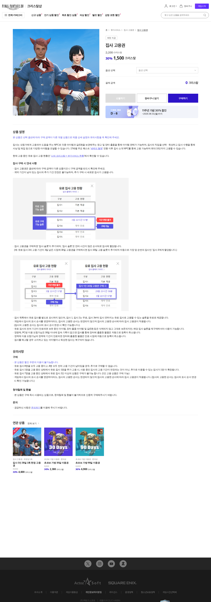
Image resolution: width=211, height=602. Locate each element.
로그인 (172, 6)
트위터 (87, 563)
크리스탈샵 (34, 6)
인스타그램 (99, 563)
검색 (205, 15)
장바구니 (188, 6)
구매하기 (183, 98)
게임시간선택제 (170, 592)
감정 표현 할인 (112, 15)
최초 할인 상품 (69, 15)
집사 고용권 (129, 30)
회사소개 (38, 592)
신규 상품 (36, 15)
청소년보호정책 (148, 592)
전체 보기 (31, 423)
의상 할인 (84, 15)
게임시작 (202, 6)
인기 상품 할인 (51, 15)
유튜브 (111, 563)
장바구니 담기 (152, 98)
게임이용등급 (72, 592)
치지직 (123, 563)
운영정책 (129, 592)
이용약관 (54, 592)
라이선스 (113, 592)
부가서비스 (115, 30)
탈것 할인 (97, 15)
